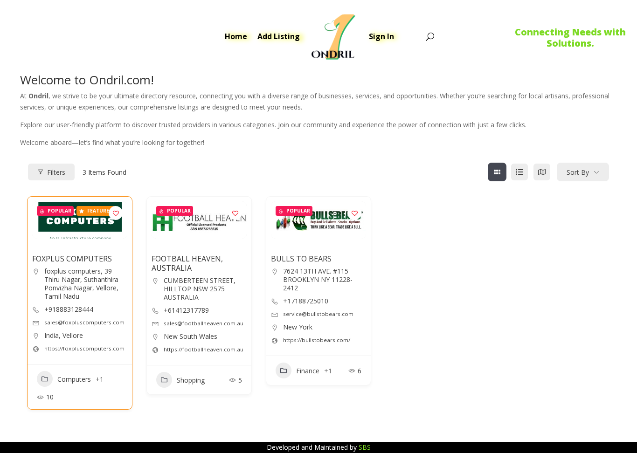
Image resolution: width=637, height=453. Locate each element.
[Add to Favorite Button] (116, 213)
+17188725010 (305, 301)
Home (236, 36)
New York (297, 327)
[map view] (542, 172)
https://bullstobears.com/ (316, 339)
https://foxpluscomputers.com (84, 348)
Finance (307, 370)
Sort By (578, 172)
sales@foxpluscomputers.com (84, 322)
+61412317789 (186, 310)
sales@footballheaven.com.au (203, 323)
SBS (365, 447)
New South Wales (190, 336)
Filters (56, 172)
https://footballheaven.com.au (203, 349)
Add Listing (278, 36)
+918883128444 (68, 309)
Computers (74, 379)
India (51, 335)
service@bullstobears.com (318, 313)
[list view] (519, 172)
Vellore (72, 335)
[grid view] (497, 172)
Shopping (191, 380)
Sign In (381, 36)
